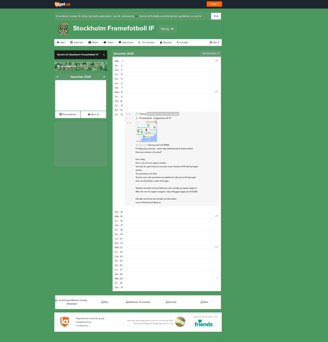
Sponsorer (127, 42)
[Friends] (204, 323)
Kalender (78, 42)
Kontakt (183, 42)
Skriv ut (94, 114)
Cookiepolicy (82, 325)
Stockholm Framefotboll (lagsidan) (163, 114)
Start (62, 42)
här (136, 16)
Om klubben (148, 42)
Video (110, 42)
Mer (215, 42)
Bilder (95, 42)
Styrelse (167, 42)
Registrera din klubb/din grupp (90, 318)
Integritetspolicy (83, 322)
